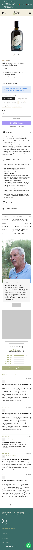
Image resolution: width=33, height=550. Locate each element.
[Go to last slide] (14, 54)
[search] (5, 13)
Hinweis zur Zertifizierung (8, 528)
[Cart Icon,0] (29, 13)
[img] (5, 379)
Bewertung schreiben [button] (16, 368)
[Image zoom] (16, 36)
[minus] (3, 114)
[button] (25, 4)
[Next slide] (18, 54)
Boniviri (12, 547)
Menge (4, 110)
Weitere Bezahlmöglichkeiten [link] (16, 126)
